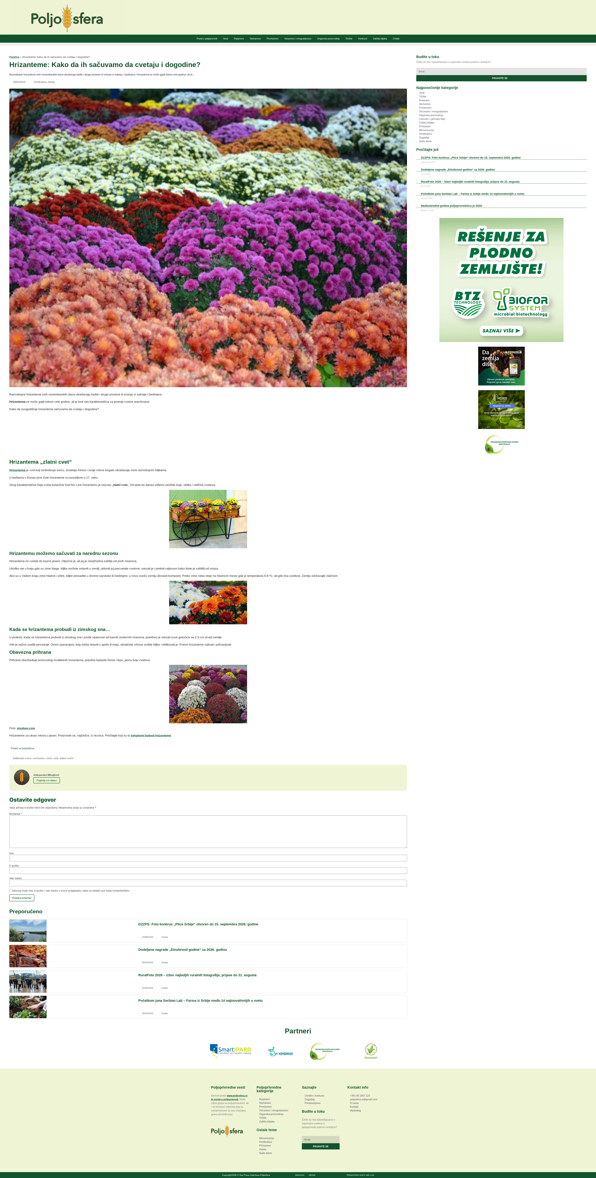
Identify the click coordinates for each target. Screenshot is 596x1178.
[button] (38, 748)
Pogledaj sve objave (46, 780)
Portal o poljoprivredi (207, 38)
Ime (11, 853)
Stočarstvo (255, 38)
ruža (56, 758)
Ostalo (396, 38)
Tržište (348, 38)
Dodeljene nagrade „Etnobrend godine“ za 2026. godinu (182, 950)
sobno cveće (67, 758)
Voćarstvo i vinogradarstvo (297, 38)
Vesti (225, 38)
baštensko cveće (22, 758)
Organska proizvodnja (328, 38)
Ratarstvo (239, 38)
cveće (49, 758)
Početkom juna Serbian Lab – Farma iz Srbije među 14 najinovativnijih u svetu (200, 1000)
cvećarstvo (39, 758)
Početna (14, 57)
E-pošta (14, 865)
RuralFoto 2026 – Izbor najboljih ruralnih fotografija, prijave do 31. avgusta (197, 975)
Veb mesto (15, 878)
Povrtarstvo (272, 38)
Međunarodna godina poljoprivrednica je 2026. (452, 205)
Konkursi (362, 38)
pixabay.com (26, 728)
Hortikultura (40, 82)
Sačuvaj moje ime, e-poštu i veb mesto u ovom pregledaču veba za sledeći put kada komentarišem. (71, 890)
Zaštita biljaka (380, 38)
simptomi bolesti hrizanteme (151, 735)
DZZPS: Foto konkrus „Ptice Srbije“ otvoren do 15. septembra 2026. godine (198, 924)
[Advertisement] (208, 435)
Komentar (16, 814)
